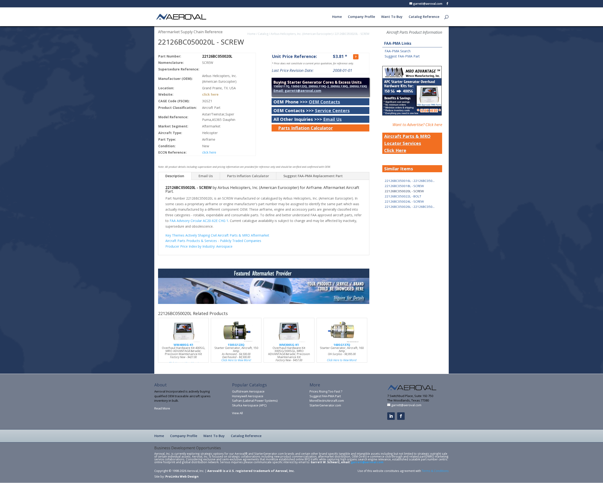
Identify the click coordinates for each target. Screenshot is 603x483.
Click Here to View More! (236, 360)
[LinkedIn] (391, 416)
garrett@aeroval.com (367, 462)
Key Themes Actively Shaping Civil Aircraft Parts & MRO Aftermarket (217, 235)
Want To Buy (392, 17)
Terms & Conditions (435, 471)
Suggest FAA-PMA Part (402, 56)
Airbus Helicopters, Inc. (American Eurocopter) (301, 34)
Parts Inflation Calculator (305, 128)
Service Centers (332, 110)
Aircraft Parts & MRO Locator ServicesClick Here (407, 143)
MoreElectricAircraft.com (327, 400)
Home (337, 17)
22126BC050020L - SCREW (352, 34)
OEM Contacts (324, 102)
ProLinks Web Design (182, 476)
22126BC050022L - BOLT (403, 196)
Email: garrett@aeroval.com (297, 90)
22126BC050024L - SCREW (404, 201)
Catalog (263, 34)
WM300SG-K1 (289, 345)
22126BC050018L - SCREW (404, 186)
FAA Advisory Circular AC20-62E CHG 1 (199, 220)
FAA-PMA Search (398, 51)
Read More (162, 408)
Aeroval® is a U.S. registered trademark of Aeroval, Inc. (251, 471)
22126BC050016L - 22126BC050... (410, 181)
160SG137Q (342, 345)
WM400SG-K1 (183, 345)
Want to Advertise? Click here (417, 124)
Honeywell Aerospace (247, 396)
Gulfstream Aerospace (248, 391)
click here (210, 94)
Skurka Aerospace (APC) (249, 405)
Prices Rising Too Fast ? (326, 391)
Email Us (332, 119)
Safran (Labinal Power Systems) (254, 400)
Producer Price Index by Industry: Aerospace (198, 246)
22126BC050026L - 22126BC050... (410, 207)
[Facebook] (401, 416)
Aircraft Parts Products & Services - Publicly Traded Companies (213, 240)
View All (237, 413)
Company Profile (361, 17)
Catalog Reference (424, 17)
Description (174, 176)
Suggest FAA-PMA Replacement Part (313, 176)
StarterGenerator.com (325, 405)
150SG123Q (236, 345)
